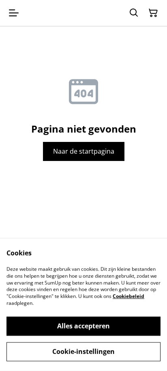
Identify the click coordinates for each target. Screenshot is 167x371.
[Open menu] (14, 13)
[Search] (133, 13)
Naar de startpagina (83, 151)
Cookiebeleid (128, 296)
